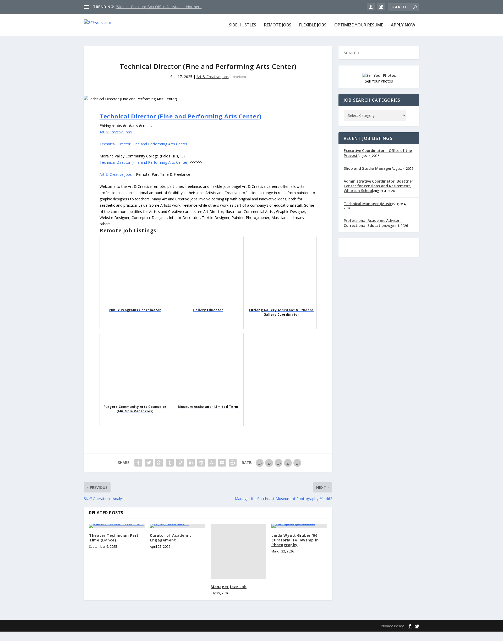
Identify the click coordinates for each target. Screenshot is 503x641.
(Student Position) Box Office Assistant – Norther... (159, 6)
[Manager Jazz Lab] (238, 551)
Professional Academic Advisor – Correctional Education (373, 223)
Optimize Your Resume (358, 25)
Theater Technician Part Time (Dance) (114, 538)
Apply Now (403, 25)
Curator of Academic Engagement (171, 538)
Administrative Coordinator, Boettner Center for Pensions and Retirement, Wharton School (378, 186)
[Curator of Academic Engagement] (177, 526)
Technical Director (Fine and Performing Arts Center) (180, 116)
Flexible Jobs (312, 25)
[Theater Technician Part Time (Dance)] (117, 526)
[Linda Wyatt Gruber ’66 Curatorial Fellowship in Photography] (299, 526)
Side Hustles (242, 25)
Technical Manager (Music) (368, 203)
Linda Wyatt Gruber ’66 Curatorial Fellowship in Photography (295, 540)
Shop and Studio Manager (368, 168)
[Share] (138, 462)
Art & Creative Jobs (212, 76)
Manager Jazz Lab (229, 586)
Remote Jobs (277, 25)
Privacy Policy (392, 625)
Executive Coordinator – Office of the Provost (378, 153)
